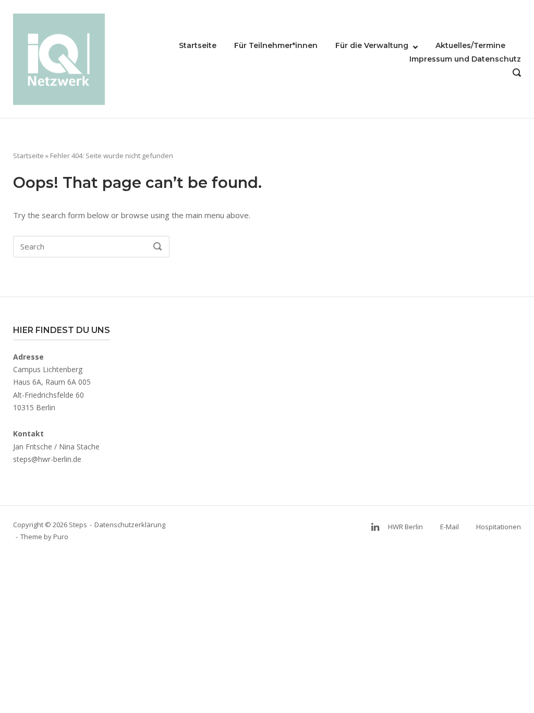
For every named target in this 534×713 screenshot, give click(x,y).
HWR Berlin (405, 526)
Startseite (197, 45)
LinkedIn (375, 527)
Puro (60, 536)
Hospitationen (498, 526)
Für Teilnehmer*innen (276, 45)
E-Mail (449, 526)
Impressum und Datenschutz (465, 59)
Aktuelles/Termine (470, 45)
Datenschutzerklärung (129, 524)
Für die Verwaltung (371, 45)
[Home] (59, 58)
